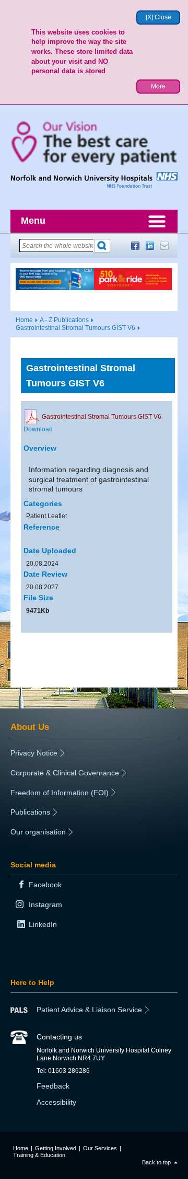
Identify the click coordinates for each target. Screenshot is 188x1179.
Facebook (135, 246)
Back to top (156, 1162)
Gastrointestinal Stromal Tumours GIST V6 (75, 327)
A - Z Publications (64, 320)
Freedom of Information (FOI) (59, 792)
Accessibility (56, 1102)
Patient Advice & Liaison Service (89, 1009)
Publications (30, 812)
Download (38, 429)
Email (164, 246)
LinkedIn (150, 246)
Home (24, 320)
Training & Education (39, 1155)
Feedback (53, 1086)
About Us (29, 727)
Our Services (100, 1148)
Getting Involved (55, 1148)
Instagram (45, 904)
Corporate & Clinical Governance (64, 773)
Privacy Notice (33, 753)
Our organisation (38, 832)
